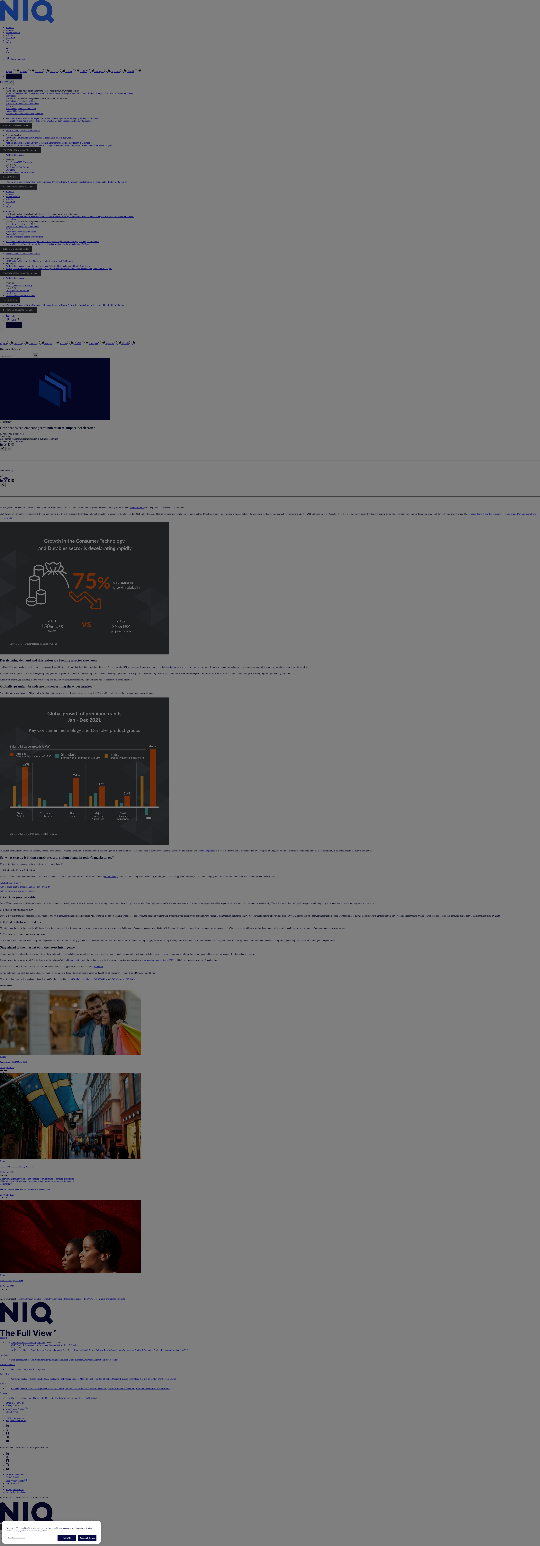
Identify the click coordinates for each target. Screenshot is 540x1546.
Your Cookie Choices (16, 1538)
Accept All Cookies (87, 1538)
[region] (51, 1532)
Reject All (66, 1538)
